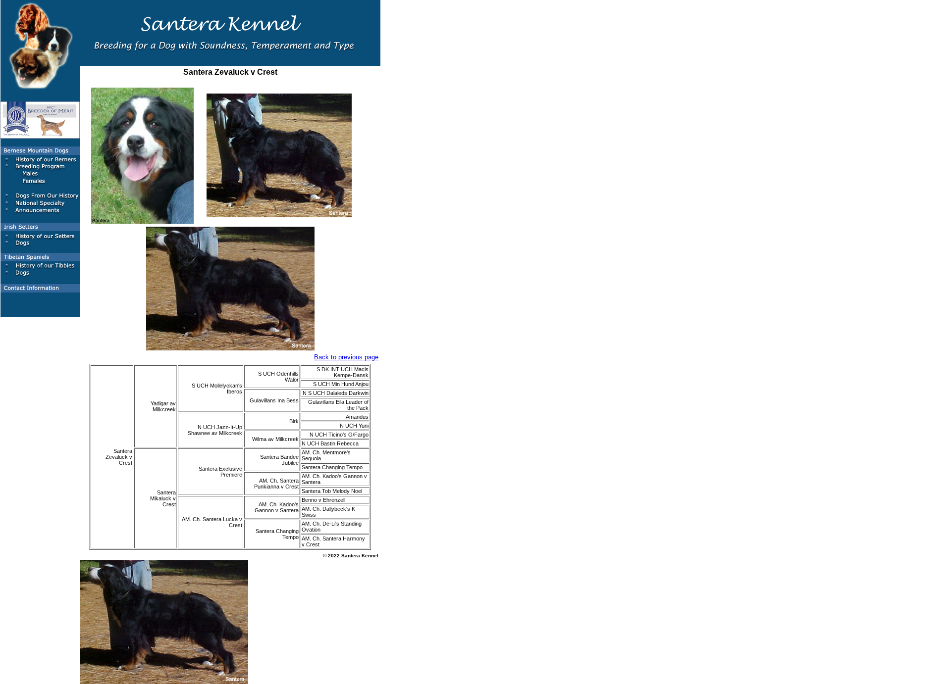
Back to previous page (346, 357)
